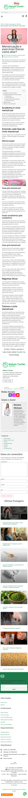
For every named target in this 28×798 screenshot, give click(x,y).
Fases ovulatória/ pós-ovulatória (12, 99)
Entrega (3, 722)
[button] (2, 16)
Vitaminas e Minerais (6, 742)
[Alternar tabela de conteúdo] (23, 91)
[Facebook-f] (26, 16)
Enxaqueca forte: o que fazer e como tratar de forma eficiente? (13, 523)
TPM (22, 250)
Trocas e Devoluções (6, 724)
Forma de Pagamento (6, 717)
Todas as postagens (10, 24)
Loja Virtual (4, 702)
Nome (3, 479)
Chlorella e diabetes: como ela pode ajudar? (13, 607)
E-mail (3, 484)
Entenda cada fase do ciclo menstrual (12, 94)
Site (2, 489)
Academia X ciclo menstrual (10, 93)
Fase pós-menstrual (10, 97)
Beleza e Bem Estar (9, 440)
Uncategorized (8, 448)
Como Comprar (5, 715)
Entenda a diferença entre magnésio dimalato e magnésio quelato (13, 586)
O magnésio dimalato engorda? (11, 628)
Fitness (6, 445)
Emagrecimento (8, 443)
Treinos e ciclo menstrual (9, 103)
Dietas (5, 441)
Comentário (4, 461)
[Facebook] (10, 395)
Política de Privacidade (7, 719)
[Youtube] (17, 395)
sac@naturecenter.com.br (16, 769)
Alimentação (7, 438)
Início (2, 24)
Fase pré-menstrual (10, 100)
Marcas (3, 705)
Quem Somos (4, 712)
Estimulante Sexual (6, 737)
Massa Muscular (5, 734)
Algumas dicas (7, 102)
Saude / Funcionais (6, 739)
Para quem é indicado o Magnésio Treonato (12, 648)
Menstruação (8, 96)
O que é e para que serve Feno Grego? (13, 669)
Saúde (18, 24)
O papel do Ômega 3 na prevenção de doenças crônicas (13, 565)
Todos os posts (7, 380)
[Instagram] (23, 16)
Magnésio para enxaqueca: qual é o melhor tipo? (12, 544)
